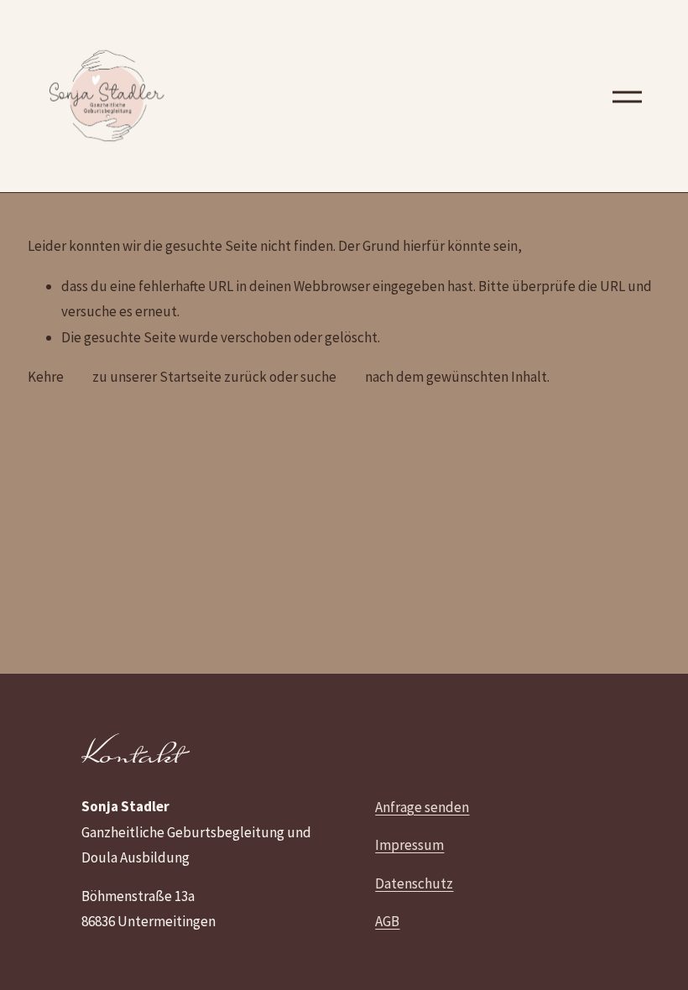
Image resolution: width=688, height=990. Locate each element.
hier (78, 376)
